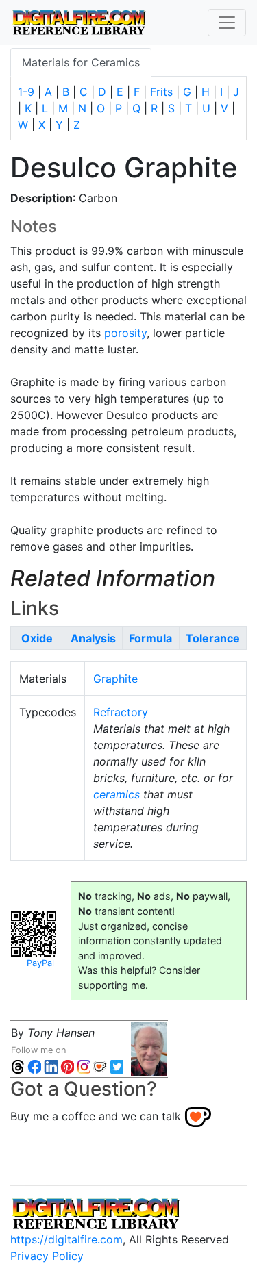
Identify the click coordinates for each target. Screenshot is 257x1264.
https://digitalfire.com (66, 1239)
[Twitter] (116, 1066)
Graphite (115, 678)
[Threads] (18, 1066)
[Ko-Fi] (100, 1066)
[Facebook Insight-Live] (34, 1066)
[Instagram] (83, 1066)
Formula (150, 638)
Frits (161, 92)
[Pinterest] (67, 1066)
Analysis (93, 638)
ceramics (116, 794)
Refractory (120, 712)
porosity (125, 333)
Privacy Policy (47, 1256)
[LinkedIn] (51, 1066)
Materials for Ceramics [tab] (81, 62)
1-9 (26, 92)
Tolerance (213, 638)
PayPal (40, 963)
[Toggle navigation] (227, 22)
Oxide (37, 638)
